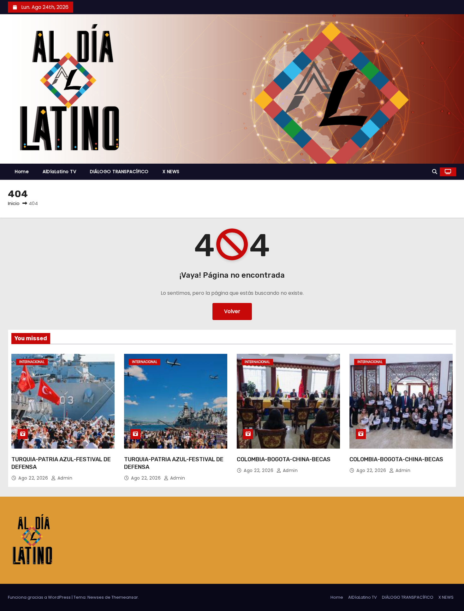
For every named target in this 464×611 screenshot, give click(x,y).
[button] (434, 171)
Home (22, 171)
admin (64, 478)
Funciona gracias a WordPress (40, 597)
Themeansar (124, 597)
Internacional (32, 362)
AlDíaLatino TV (59, 171)
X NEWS (171, 171)
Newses (95, 597)
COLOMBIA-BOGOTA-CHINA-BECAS (283, 459)
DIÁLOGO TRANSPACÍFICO (119, 171)
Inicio (14, 203)
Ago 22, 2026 (34, 478)
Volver (232, 311)
